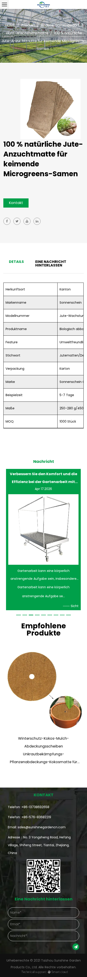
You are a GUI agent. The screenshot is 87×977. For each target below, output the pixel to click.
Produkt (28, 25)
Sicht (75, 606)
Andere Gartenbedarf (60, 25)
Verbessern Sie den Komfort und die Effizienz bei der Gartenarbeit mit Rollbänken (43, 478)
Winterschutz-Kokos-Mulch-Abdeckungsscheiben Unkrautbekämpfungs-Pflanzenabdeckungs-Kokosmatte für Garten (43, 754)
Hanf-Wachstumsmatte (27, 33)
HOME (10, 25)
